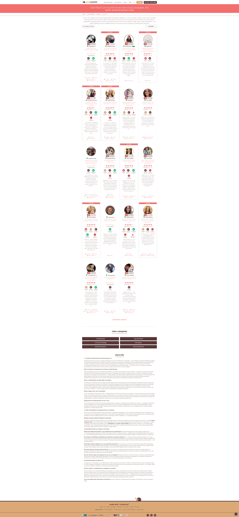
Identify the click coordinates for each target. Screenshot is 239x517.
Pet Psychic (138, 342)
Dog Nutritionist (138, 338)
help (130, 2)
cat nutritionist (90, 14)
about (125, 2)
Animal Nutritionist (138, 346)
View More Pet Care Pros (119, 319)
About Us (102, 507)
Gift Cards (126, 507)
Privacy (137, 507)
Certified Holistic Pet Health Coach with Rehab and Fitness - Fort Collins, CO (91, 162)
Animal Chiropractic (100, 346)
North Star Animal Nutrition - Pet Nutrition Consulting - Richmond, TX (148, 221)
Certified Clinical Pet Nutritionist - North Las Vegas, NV (91, 50)
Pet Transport (108, 509)
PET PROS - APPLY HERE (150, 2)
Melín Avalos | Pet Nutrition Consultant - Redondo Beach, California (129, 50)
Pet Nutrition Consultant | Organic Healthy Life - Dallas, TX (91, 221)
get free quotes (108, 2)
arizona (98, 14)
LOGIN (139, 2)
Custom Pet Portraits (128, 509)
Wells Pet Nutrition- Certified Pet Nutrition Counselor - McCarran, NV (129, 104)
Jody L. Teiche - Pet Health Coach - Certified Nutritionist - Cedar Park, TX (148, 162)
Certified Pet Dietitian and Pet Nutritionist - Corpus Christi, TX (129, 221)
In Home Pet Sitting (100, 342)
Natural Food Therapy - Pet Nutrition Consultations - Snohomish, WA (91, 279)
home (83, 14)
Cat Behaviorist (100, 338)
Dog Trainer (140, 509)
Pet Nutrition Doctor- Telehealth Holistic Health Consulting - (91, 104)
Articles (119, 507)
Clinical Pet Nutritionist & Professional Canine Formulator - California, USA (147, 50)
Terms (132, 507)
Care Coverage (111, 507)
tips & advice (118, 2)
